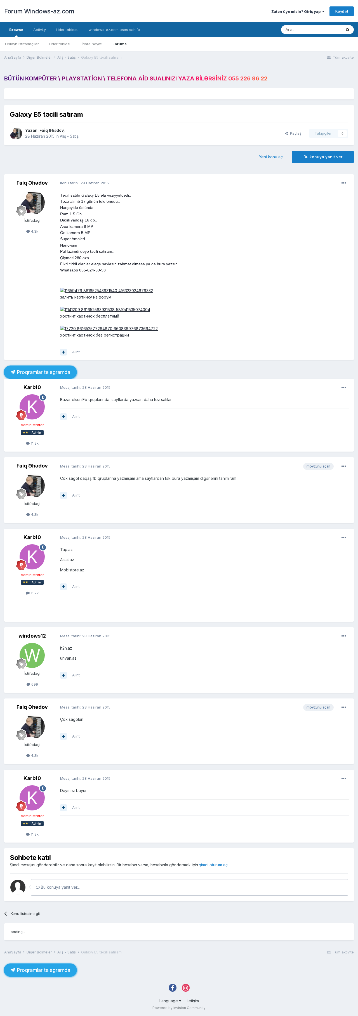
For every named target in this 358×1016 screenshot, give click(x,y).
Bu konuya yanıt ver (322, 156)
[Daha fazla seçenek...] (343, 183)
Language (169, 1000)
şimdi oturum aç (213, 864)
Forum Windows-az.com (39, 11)
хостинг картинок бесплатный (89, 316)
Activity (39, 29)
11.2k (34, 443)
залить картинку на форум (85, 297)
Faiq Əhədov (51, 130)
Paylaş (295, 133)
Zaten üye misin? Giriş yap (296, 11)
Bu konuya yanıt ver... (60, 887)
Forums (119, 44)
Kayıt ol (341, 11)
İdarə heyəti (92, 44)
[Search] (347, 29)
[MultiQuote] (63, 352)
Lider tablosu (60, 44)
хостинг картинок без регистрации (94, 335)
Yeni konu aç (271, 156)
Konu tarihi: (84, 183)
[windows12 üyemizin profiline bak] (32, 655)
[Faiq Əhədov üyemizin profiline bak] (16, 133)
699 (34, 684)
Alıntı (76, 352)
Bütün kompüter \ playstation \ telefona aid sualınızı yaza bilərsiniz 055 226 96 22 (135, 78)
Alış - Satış (69, 136)
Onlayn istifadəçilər (22, 44)
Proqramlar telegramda (43, 372)
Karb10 (32, 387)
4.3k (34, 231)
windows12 (32, 636)
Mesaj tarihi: (85, 387)
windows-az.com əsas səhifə (114, 29)
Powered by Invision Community (179, 1008)
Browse (16, 29)
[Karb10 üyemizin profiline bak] (32, 406)
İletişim (193, 1000)
